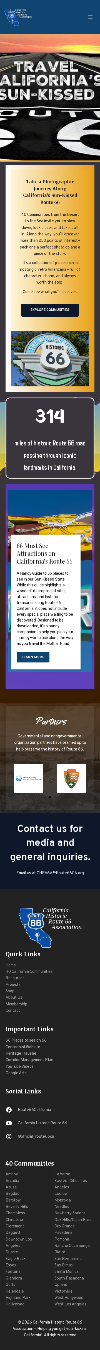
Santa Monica (66, 1272)
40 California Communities (29, 971)
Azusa (11, 1187)
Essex (11, 1265)
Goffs (10, 1285)
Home (11, 965)
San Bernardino (68, 1259)
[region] (50, 592)
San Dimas (63, 1265)
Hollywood (15, 1304)
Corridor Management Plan (29, 1060)
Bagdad (12, 1194)
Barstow (13, 1200)
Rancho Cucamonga (72, 1246)
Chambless (15, 1213)
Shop (10, 991)
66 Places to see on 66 (26, 1040)
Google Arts (16, 1073)
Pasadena (63, 1233)
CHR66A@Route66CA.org (60, 873)
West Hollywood (68, 1298)
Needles (61, 1207)
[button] (20, 777)
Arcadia (12, 1181)
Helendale (15, 1291)
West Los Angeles (70, 1304)
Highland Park (18, 1298)
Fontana (13, 1272)
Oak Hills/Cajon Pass (73, 1220)
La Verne (62, 1174)
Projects (13, 985)
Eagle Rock (16, 1259)
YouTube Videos (20, 1066)
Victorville (63, 1291)
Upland (60, 1285)
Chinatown (15, 1220)
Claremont (15, 1226)
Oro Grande (64, 1226)
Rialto (59, 1252)
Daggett (13, 1233)
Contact (13, 1010)
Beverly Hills (17, 1207)
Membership (16, 1004)
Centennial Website (23, 1047)
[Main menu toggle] (90, 17)
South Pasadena (69, 1278)
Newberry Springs (70, 1213)
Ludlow (61, 1194)
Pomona (61, 1239)
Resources (15, 978)
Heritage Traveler (21, 1053)
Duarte (12, 1252)
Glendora (14, 1278)
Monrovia (62, 1200)
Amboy (12, 1174)
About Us (14, 997)
